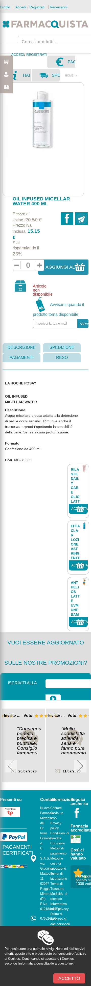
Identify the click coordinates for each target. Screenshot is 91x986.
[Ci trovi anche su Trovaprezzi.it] (10, 811)
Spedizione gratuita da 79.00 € (55, 77)
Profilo (5, 7)
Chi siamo (57, 843)
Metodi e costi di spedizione (58, 863)
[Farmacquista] (45, 24)
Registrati (36, 7)
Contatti (56, 808)
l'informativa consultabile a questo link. (46, 963)
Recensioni (58, 7)
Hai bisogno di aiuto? (27, 77)
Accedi (20, 7)
